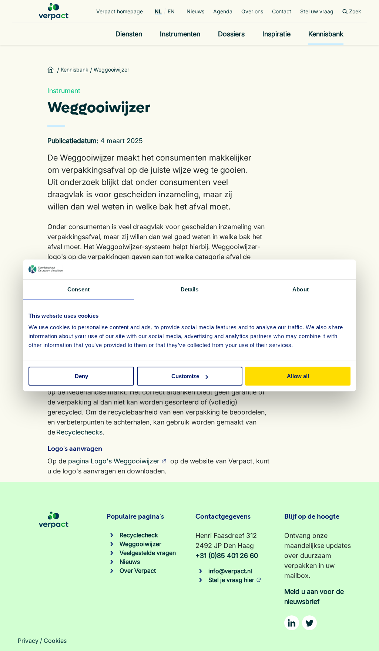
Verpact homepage (119, 11)
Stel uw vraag (316, 11)
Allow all (298, 376)
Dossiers (231, 34)
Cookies (55, 640)
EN (171, 11)
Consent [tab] (78, 289)
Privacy (28, 640)
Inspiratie (276, 34)
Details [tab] (190, 289)
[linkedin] (291, 622)
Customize (185, 376)
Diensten (128, 34)
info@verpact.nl (230, 571)
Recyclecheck (139, 535)
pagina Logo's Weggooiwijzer (114, 461)
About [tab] (300, 289)
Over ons (252, 11)
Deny (81, 376)
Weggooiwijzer (140, 544)
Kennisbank (325, 34)
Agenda (222, 11)
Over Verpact (138, 570)
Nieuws (195, 11)
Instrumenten (180, 34)
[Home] (53, 11)
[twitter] (309, 622)
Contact (281, 11)
